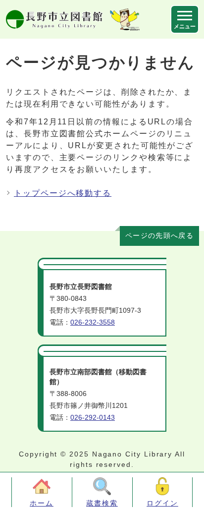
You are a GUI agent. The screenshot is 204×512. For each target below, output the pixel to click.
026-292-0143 (92, 417)
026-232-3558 (92, 322)
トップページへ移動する (62, 193)
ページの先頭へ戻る (159, 235)
